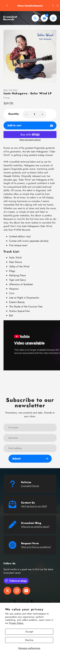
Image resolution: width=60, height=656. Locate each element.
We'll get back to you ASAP (34, 506)
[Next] (52, 5)
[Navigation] (53, 18)
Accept (29, 631)
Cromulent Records (10, 18)
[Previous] (7, 5)
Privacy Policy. (16, 623)
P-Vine (7, 97)
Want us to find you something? (36, 546)
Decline (29, 640)
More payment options (30, 139)
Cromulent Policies (30, 485)
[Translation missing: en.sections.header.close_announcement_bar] (57, 5)
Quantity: (13, 114)
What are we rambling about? (35, 526)
